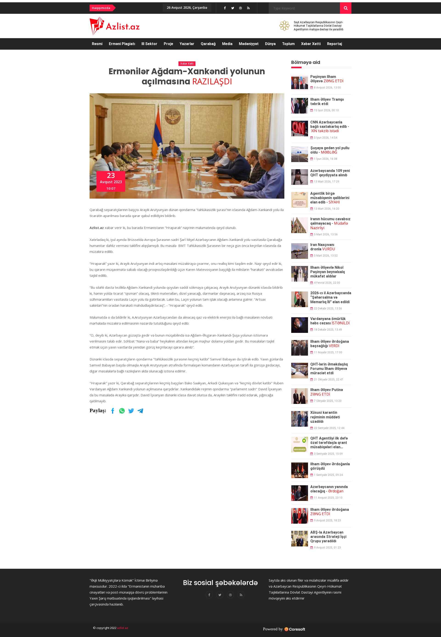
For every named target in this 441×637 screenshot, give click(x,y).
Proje (168, 44)
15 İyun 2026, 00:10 (326, 110)
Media (227, 44)
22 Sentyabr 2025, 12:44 (329, 428)
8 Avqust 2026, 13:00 (327, 87)
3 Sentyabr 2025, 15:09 (328, 453)
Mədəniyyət (249, 44)
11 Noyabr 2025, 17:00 (328, 352)
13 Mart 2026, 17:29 (326, 181)
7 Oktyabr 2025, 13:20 (328, 401)
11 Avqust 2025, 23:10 (328, 497)
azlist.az (122, 628)
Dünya (270, 44)
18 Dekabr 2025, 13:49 (328, 329)
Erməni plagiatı (122, 44)
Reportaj (334, 44)
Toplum (288, 44)
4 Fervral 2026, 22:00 (327, 282)
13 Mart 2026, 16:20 (326, 208)
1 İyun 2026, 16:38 (325, 158)
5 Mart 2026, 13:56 (326, 234)
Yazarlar (187, 44)
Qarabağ (208, 44)
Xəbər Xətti (311, 44)
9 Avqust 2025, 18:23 (327, 520)
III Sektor (149, 44)
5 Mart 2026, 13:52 (326, 255)
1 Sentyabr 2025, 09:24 (328, 475)
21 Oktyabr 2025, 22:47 (328, 379)
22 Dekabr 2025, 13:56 (328, 308)
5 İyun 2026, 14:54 (325, 137)
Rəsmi (97, 44)
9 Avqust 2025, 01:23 (327, 547)
